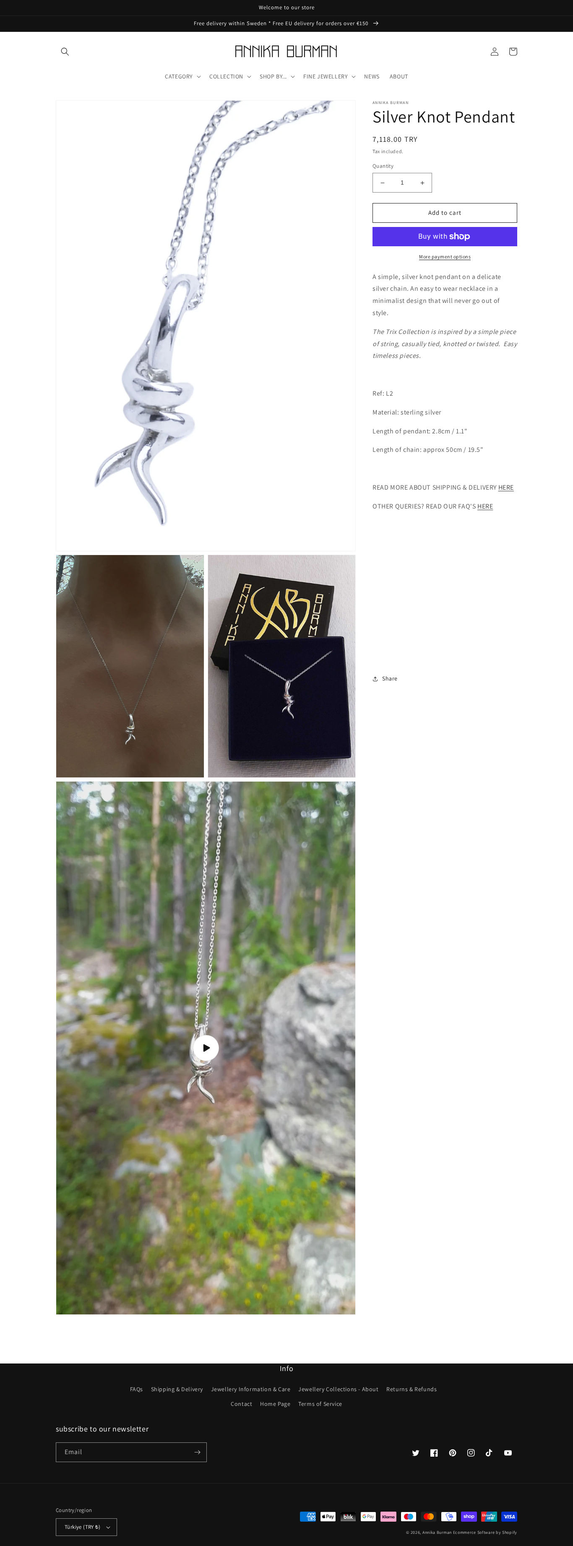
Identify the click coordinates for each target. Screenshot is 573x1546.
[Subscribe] (197, 1452)
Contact (241, 1404)
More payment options (445, 256)
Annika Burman (437, 1532)
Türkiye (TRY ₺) (82, 1526)
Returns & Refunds (411, 1389)
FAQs (136, 1389)
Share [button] (390, 679)
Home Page (275, 1404)
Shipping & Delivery (177, 1389)
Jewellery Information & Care (251, 1389)
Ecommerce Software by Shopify (485, 1532)
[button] (65, 51)
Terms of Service (320, 1404)
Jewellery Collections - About (338, 1389)
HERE (506, 487)
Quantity (382, 166)
